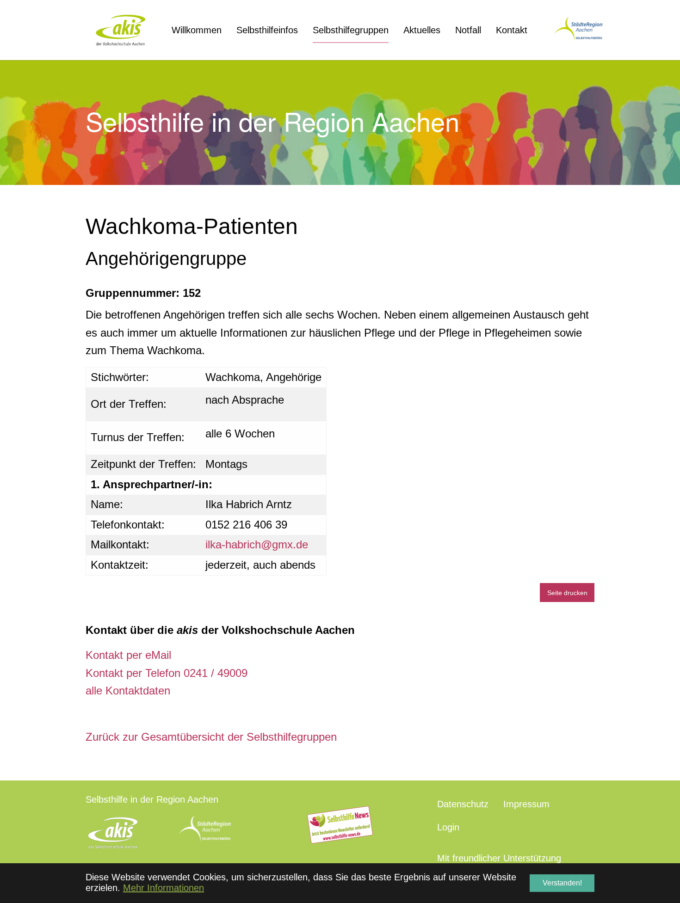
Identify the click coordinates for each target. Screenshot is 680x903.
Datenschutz (462, 804)
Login (448, 827)
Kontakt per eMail (128, 655)
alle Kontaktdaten (128, 690)
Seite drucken (567, 592)
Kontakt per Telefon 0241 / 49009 (166, 673)
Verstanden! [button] (562, 883)
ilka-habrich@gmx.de (256, 544)
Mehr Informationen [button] (163, 888)
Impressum (526, 804)
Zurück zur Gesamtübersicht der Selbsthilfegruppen (211, 737)
